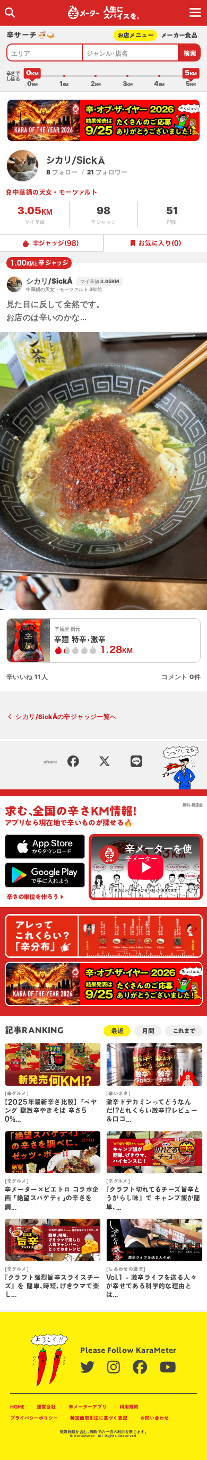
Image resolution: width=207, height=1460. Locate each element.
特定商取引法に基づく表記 (98, 1417)
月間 (148, 1031)
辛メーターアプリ (87, 1406)
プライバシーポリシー (34, 1417)
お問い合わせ (154, 1417)
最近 (117, 1031)
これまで (183, 1031)
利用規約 (129, 1406)
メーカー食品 (179, 35)
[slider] (32, 76)
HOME (17, 1406)
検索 (190, 53)
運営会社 (46, 1406)
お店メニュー (135, 35)
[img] (10, 12)
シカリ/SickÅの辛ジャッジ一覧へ (65, 716)
